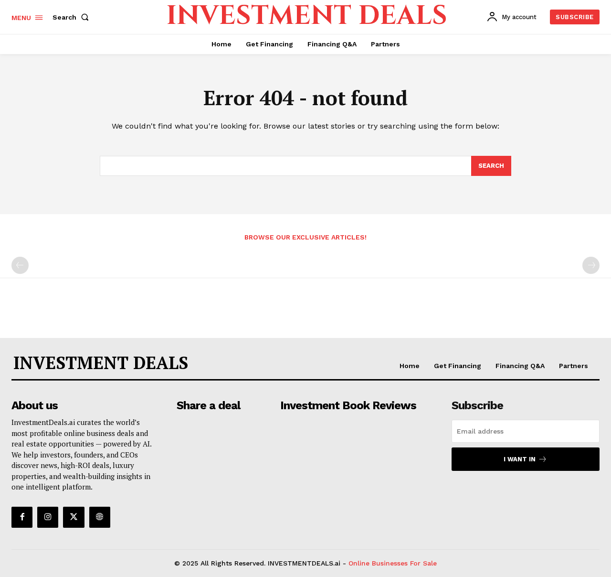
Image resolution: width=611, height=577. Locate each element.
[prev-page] (20, 265)
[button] (73, 17)
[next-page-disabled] (591, 265)
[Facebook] (21, 517)
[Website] (99, 517)
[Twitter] (73, 517)
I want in (520, 459)
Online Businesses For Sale (392, 563)
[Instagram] (47, 517)
